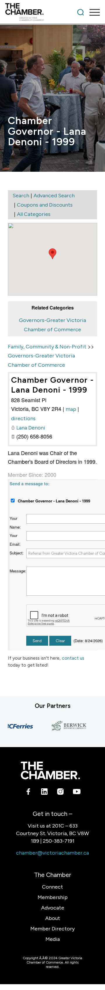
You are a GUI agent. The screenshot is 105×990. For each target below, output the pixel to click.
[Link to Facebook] (28, 792)
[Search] (80, 12)
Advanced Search (54, 195)
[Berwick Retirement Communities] (66, 726)
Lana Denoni (30, 428)
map (71, 409)
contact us (73, 658)
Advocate (52, 908)
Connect (52, 887)
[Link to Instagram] (60, 792)
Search (21, 195)
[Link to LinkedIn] (44, 792)
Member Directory (52, 928)
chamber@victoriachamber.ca (52, 853)
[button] (52, 254)
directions (23, 418)
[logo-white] (50, 771)
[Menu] (92, 12)
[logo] (43, 12)
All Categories (33, 214)
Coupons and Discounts (45, 205)
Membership (53, 897)
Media (53, 939)
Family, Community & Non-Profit (47, 346)
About (52, 918)
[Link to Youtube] (76, 792)
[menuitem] (80, 12)
